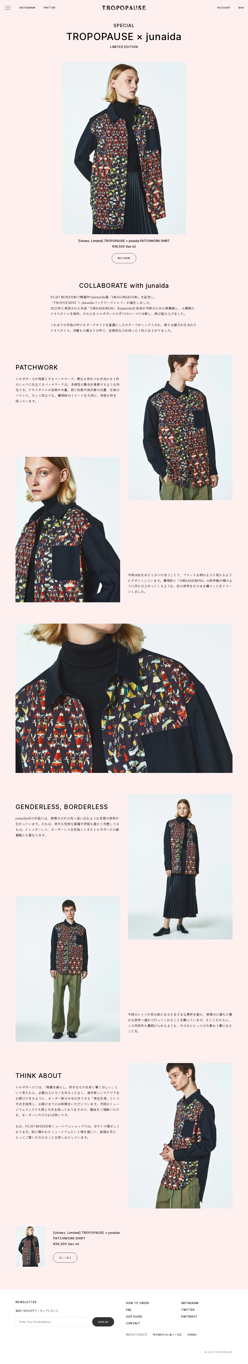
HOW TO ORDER (137, 1303)
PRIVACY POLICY (136, 1334)
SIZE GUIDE (134, 1316)
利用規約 (192, 1334)
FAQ (128, 1309)
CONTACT (133, 1323)
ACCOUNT (224, 7)
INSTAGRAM (27, 7)
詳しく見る (65, 1257)
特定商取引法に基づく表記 (167, 1334)
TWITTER (49, 7)
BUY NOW (124, 258)
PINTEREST (189, 1316)
